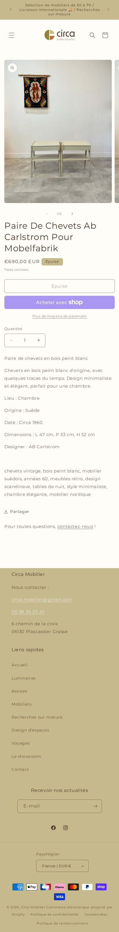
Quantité (13, 328)
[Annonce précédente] (10, 9)
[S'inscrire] (95, 806)
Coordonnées (96, 914)
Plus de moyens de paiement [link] (59, 316)
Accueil (19, 664)
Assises (19, 691)
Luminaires (24, 678)
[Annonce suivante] (108, 9)
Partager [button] (19, 511)
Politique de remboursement (62, 923)
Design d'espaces (30, 730)
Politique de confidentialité (54, 914)
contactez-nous (75, 526)
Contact (20, 769)
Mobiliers (21, 704)
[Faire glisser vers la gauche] (46, 213)
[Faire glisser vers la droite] (72, 213)
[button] (11, 35)
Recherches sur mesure (37, 717)
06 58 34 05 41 (28, 611)
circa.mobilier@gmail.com (42, 599)
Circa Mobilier (34, 907)
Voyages (21, 743)
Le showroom (26, 756)
